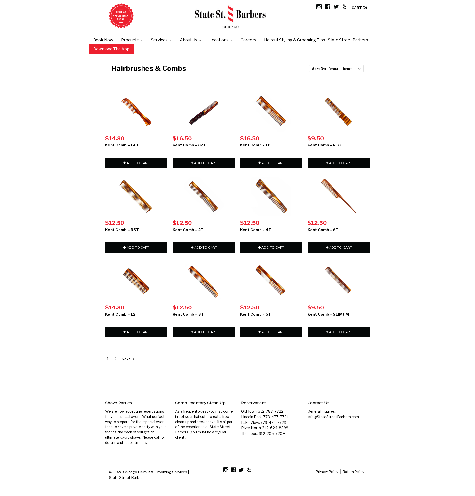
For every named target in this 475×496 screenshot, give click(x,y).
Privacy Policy (327, 472)
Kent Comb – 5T (255, 314)
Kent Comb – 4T (255, 230)
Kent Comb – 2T (188, 230)
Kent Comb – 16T (257, 145)
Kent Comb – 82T (189, 145)
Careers (248, 39)
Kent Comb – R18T (325, 145)
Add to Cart (137, 163)
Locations (219, 39)
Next (126, 359)
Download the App (111, 49)
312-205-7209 (272, 433)
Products (130, 39)
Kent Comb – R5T (122, 230)
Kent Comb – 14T (122, 145)
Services (159, 39)
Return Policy (353, 472)
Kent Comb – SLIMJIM (328, 314)
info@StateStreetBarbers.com (333, 417)
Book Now (103, 39)
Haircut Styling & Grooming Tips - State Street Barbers (316, 39)
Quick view (136, 112)
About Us (189, 39)
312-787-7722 (270, 411)
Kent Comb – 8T (323, 230)
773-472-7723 (273, 422)
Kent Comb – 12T (121, 314)
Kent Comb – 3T (188, 314)
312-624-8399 (275, 428)
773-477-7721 (275, 417)
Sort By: (319, 69)
